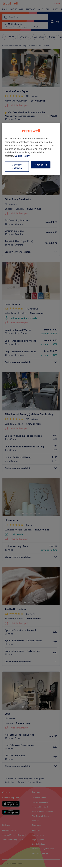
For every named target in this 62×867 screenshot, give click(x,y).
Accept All (41, 165)
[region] (31, 149)
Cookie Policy (22, 156)
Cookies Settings (17, 166)
